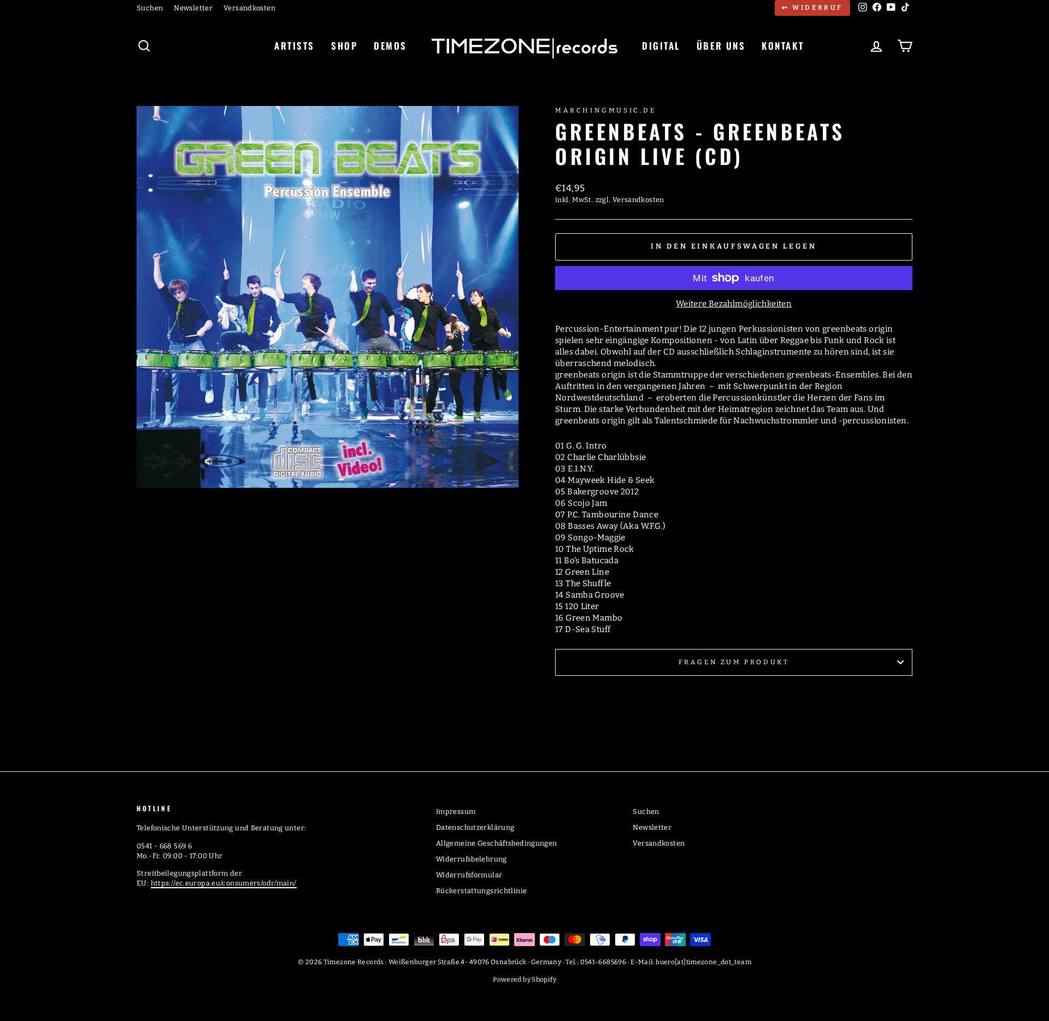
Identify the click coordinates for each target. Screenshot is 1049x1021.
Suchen (150, 8)
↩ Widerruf (812, 7)
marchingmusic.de (605, 110)
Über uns (721, 45)
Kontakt (783, 45)
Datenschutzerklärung (475, 827)
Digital (661, 45)
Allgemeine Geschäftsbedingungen (496, 843)
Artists (294, 45)
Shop (344, 45)
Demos (390, 45)
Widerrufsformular (469, 875)
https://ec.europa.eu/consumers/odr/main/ (224, 883)
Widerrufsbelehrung (471, 859)
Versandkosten (249, 8)
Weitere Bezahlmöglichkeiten (734, 304)
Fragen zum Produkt (734, 662)
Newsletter (193, 8)
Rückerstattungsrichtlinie (481, 891)
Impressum (455, 811)
